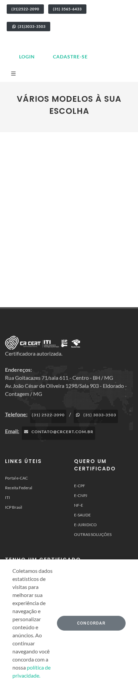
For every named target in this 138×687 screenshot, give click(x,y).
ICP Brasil (13, 507)
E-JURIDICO (85, 524)
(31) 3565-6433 (67, 9)
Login (27, 56)
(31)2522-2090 (25, 9)
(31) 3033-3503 (99, 414)
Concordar (91, 623)
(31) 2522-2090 (48, 414)
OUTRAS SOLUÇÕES (93, 534)
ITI (7, 497)
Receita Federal (18, 487)
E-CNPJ (80, 495)
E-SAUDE (82, 514)
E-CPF (79, 485)
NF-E (78, 505)
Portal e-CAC (16, 477)
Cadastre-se (70, 56)
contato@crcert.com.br (61, 431)
